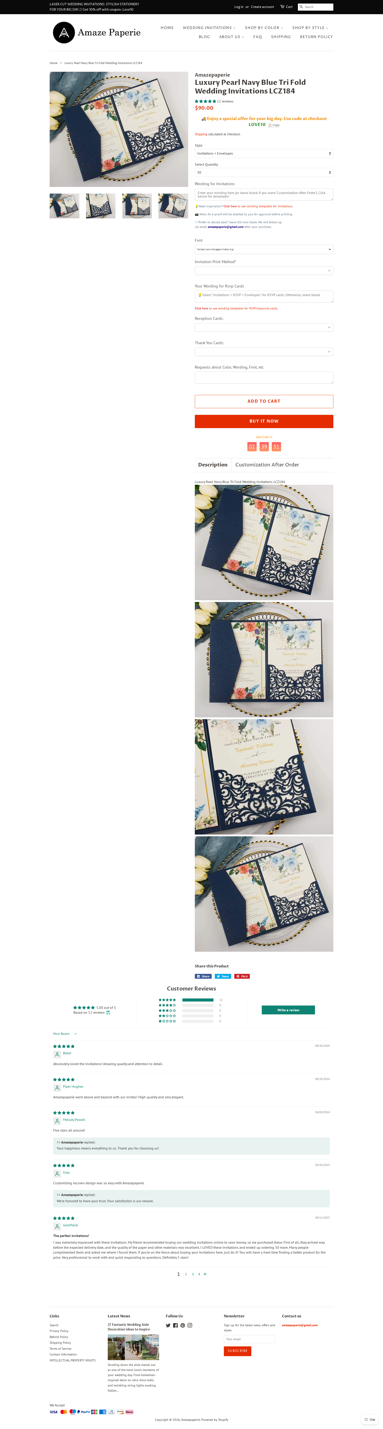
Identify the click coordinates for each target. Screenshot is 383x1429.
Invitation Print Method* (215, 261)
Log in (239, 7)
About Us (230, 37)
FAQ (257, 37)
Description (213, 465)
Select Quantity (206, 164)
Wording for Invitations (215, 183)
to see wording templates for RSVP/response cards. (236, 308)
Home (167, 27)
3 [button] (193, 1274)
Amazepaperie (190, 1420)
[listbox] (264, 249)
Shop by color (262, 27)
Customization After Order (267, 465)
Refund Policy (59, 1337)
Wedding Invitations (208, 27)
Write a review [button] (288, 1010)
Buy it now (264, 421)
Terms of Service (60, 1349)
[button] (206, 101)
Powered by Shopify (214, 1420)
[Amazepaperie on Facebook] (175, 1326)
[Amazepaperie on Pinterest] (182, 1326)
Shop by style (309, 27)
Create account (262, 7)
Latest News (119, 1316)
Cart (289, 7)
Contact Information (63, 1354)
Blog (204, 37)
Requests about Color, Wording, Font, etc (229, 367)
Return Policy (316, 37)
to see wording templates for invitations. (258, 206)
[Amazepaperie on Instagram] (189, 1326)
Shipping (281, 37)
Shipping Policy (60, 1343)
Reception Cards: (209, 318)
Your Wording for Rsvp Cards (219, 286)
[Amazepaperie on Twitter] (168, 1326)
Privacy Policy (59, 1331)
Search (54, 1325)
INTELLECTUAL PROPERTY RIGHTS (73, 1360)
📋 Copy (273, 125)
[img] (63, 1046)
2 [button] (186, 1274)
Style (198, 145)
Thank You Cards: (209, 342)
